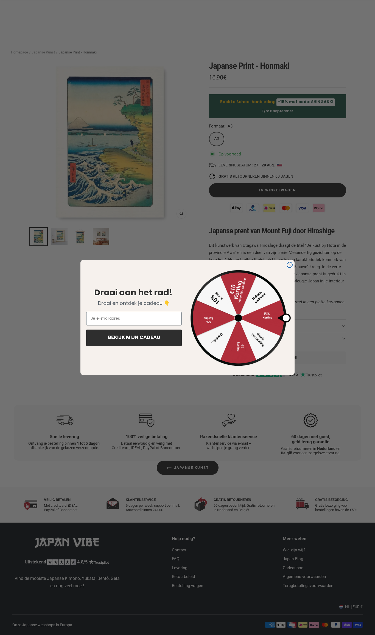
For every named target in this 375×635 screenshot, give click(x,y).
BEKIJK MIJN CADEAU (134, 337)
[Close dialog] (289, 265)
